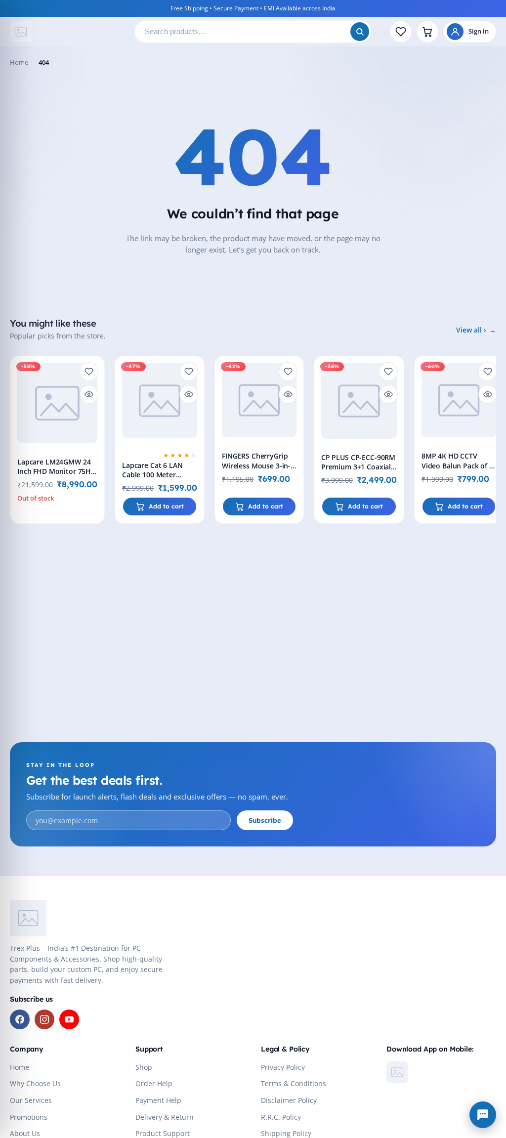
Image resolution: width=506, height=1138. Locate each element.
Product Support (162, 1133)
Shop (143, 1067)
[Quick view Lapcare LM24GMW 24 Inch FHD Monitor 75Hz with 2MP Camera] (89, 394)
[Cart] (427, 31)
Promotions (28, 1117)
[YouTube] (69, 1019)
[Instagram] (44, 1019)
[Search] (359, 31)
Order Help (153, 1083)
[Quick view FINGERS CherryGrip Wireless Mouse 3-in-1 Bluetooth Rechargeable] (288, 394)
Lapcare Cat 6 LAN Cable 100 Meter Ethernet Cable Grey (155, 475)
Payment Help (158, 1100)
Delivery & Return (164, 1117)
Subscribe (265, 820)
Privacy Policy (283, 1067)
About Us (25, 1133)
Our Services (31, 1100)
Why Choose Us (35, 1083)
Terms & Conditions (293, 1083)
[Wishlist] (401, 31)
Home (19, 62)
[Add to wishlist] (89, 371)
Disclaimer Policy (289, 1100)
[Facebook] (20, 1019)
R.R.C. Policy (281, 1117)
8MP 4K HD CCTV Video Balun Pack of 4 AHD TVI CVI (457, 465)
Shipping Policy (286, 1133)
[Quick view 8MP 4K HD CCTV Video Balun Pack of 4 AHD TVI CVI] (487, 394)
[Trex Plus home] (68, 31)
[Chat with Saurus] (482, 1114)
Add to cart (166, 506)
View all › (471, 330)
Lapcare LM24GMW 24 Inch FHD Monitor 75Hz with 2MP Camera (55, 471)
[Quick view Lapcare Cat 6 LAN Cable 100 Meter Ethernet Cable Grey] (188, 394)
